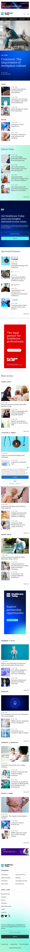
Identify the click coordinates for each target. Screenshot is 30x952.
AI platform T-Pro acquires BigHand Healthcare (17, 575)
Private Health (4, 883)
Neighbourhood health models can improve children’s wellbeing (18, 514)
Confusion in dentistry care (19, 463)
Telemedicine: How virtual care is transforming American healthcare (19, 292)
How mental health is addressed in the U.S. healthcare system (18, 278)
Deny (15, 481)
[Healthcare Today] (7, 13)
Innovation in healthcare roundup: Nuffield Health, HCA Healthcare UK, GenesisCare (20, 784)
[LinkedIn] (2, 916)
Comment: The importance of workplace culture (13, 62)
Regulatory (18, 877)
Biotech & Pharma (20, 883)
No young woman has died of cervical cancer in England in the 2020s (19, 188)
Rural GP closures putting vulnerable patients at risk (13, 405)
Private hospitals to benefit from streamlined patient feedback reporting (19, 566)
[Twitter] (9, 916)
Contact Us (3, 912)
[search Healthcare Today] (24, 14)
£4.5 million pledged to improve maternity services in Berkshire (19, 671)
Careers (3, 909)
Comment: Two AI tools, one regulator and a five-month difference (19, 100)
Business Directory (5, 894)
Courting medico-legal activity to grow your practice (18, 307)
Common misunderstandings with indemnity (19, 265)
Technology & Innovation (21, 880)
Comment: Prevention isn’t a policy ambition (13, 766)
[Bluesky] (6, 916)
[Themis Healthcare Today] (15, 5)
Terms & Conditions (24, 944)
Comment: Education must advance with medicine (18, 136)
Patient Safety (4, 18)
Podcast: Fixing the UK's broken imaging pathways (19, 773)
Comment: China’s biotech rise (17, 125)
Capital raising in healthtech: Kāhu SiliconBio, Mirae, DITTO (13, 558)
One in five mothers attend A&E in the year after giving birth (19, 168)
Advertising (3, 903)
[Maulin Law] (15, 346)
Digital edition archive (6, 906)
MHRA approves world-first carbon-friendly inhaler (19, 834)
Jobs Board (3, 897)
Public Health (22, 18)
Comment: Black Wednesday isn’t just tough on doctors (18, 524)
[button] (28, 467)
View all (26, 197)
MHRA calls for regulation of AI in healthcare (20, 722)
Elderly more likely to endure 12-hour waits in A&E (19, 423)
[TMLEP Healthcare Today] (15, 851)
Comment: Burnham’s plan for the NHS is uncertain (18, 681)
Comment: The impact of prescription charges (14, 817)
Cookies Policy (11, 483)
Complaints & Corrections (15, 948)
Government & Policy (20, 874)
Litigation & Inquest (13, 18)
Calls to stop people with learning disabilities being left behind (19, 413)
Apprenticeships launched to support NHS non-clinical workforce (19, 178)
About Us (3, 900)
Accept (15, 477)
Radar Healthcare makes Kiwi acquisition (19, 110)
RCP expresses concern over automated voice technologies (14, 715)
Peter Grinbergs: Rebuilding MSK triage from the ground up (18, 158)
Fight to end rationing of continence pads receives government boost (13, 664)
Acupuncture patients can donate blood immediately (18, 90)
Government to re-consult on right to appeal (20, 732)
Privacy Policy (18, 483)
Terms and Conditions (6, 228)
